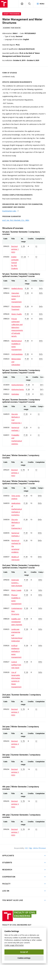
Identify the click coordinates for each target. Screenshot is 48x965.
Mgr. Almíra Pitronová (37, 848)
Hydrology (15, 394)
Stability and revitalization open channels (16, 622)
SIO (26, 848)
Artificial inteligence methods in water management (16, 651)
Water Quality (16, 314)
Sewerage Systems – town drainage (16, 583)
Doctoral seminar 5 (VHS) (15, 772)
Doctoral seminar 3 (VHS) (15, 712)
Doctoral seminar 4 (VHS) (15, 744)
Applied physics (17, 288)
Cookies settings (24, 958)
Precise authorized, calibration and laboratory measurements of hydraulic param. (17, 327)
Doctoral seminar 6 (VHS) (15, 804)
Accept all (24, 952)
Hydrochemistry (17, 385)
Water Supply (16, 590)
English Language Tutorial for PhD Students (15, 262)
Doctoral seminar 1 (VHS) (15, 249)
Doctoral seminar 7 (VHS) (15, 832)
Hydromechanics (17, 389)
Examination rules (9, 211)
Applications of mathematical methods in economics (16, 509)
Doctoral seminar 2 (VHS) (15, 473)
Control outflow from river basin (16, 665)
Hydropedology (17, 354)
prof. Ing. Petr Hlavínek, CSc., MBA (15, 220)
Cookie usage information (14, 945)
